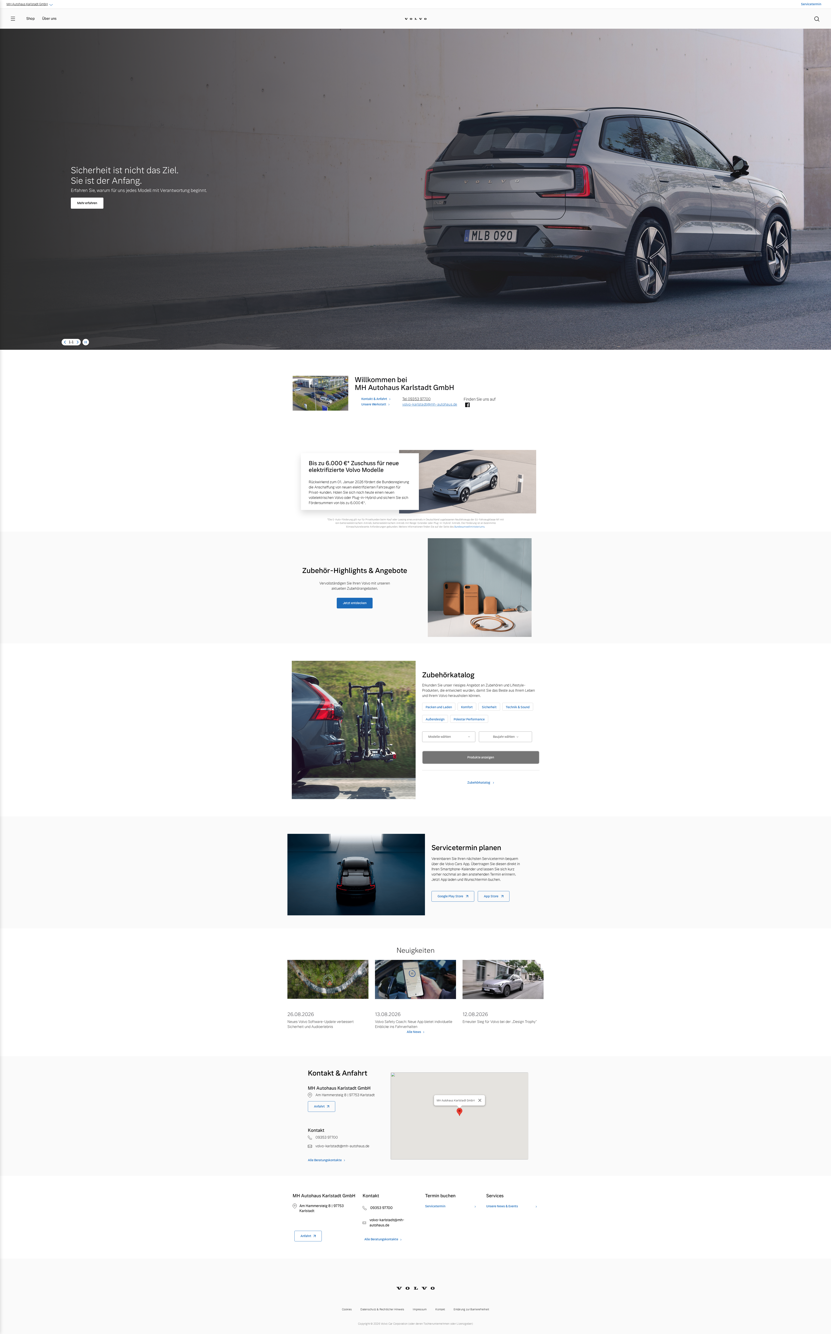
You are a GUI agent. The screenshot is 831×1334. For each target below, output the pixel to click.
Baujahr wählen (504, 737)
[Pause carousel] (86, 342)
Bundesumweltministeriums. (469, 526)
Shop (30, 18)
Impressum (420, 1309)
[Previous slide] (64, 342)
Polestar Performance (469, 719)
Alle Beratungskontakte (325, 1160)
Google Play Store (451, 896)
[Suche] (817, 18)
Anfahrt (319, 1106)
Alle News (414, 1032)
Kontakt (440, 1309)
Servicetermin (811, 4)
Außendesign (435, 719)
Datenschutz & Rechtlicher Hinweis (382, 1309)
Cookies (347, 1309)
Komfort (467, 707)
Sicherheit (489, 707)
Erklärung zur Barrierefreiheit (471, 1309)
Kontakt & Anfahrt (374, 399)
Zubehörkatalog (479, 782)
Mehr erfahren (87, 203)
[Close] (479, 1100)
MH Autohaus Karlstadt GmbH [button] (27, 4)
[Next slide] (77, 342)
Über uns (49, 18)
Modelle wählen (439, 737)
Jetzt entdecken (355, 603)
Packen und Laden (439, 707)
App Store (491, 896)
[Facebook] (467, 405)
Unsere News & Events (502, 1206)
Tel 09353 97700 (416, 399)
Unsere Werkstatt (373, 404)
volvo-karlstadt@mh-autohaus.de (429, 404)
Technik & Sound (518, 707)
